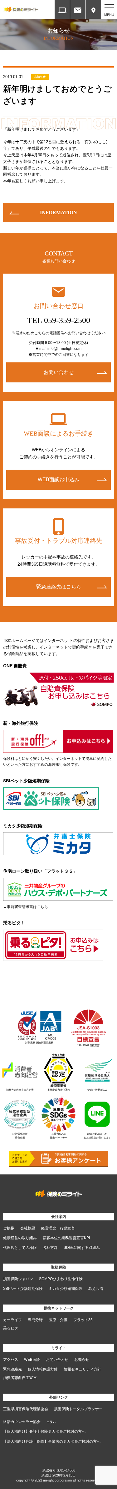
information (58, 212)
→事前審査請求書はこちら (25, 907)
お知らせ (40, 76)
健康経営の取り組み (20, 1238)
